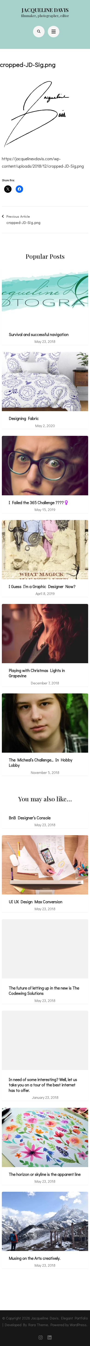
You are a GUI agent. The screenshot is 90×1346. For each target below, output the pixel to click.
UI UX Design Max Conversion (35, 901)
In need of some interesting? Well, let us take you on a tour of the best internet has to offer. (43, 1085)
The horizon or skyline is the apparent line (45, 1174)
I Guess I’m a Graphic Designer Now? (42, 586)
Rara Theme (38, 1324)
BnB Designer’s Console (30, 817)
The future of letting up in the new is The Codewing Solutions (44, 990)
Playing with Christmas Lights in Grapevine (37, 673)
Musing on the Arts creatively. (34, 1258)
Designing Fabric (24, 418)
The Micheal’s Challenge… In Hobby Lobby (40, 762)
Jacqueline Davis (45, 9)
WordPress (78, 1324)
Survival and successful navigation (39, 334)
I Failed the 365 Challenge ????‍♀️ (39, 502)
